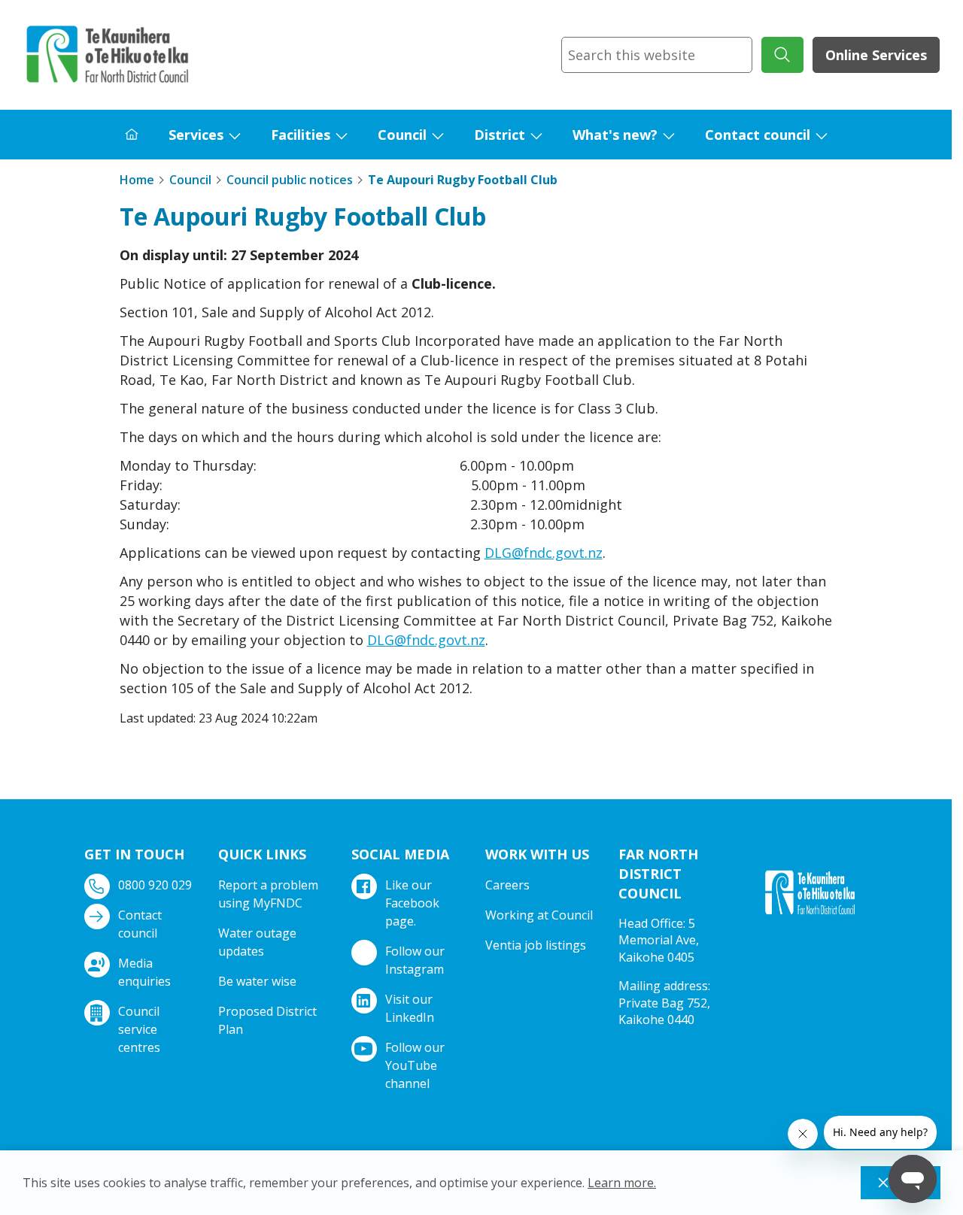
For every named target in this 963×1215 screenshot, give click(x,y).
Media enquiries (144, 972)
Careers (507, 885)
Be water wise (257, 981)
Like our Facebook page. (412, 903)
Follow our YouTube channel (415, 1065)
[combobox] (656, 55)
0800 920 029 (155, 885)
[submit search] (782, 55)
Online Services (876, 55)
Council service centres (139, 1029)
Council (402, 135)
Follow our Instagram (415, 960)
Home (137, 180)
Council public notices (289, 180)
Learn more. (622, 1182)
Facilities (300, 135)
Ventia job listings (535, 945)
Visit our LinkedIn (409, 1008)
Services (196, 135)
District (499, 135)
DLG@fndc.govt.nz (544, 553)
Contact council (757, 135)
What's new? (615, 135)
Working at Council (539, 915)
